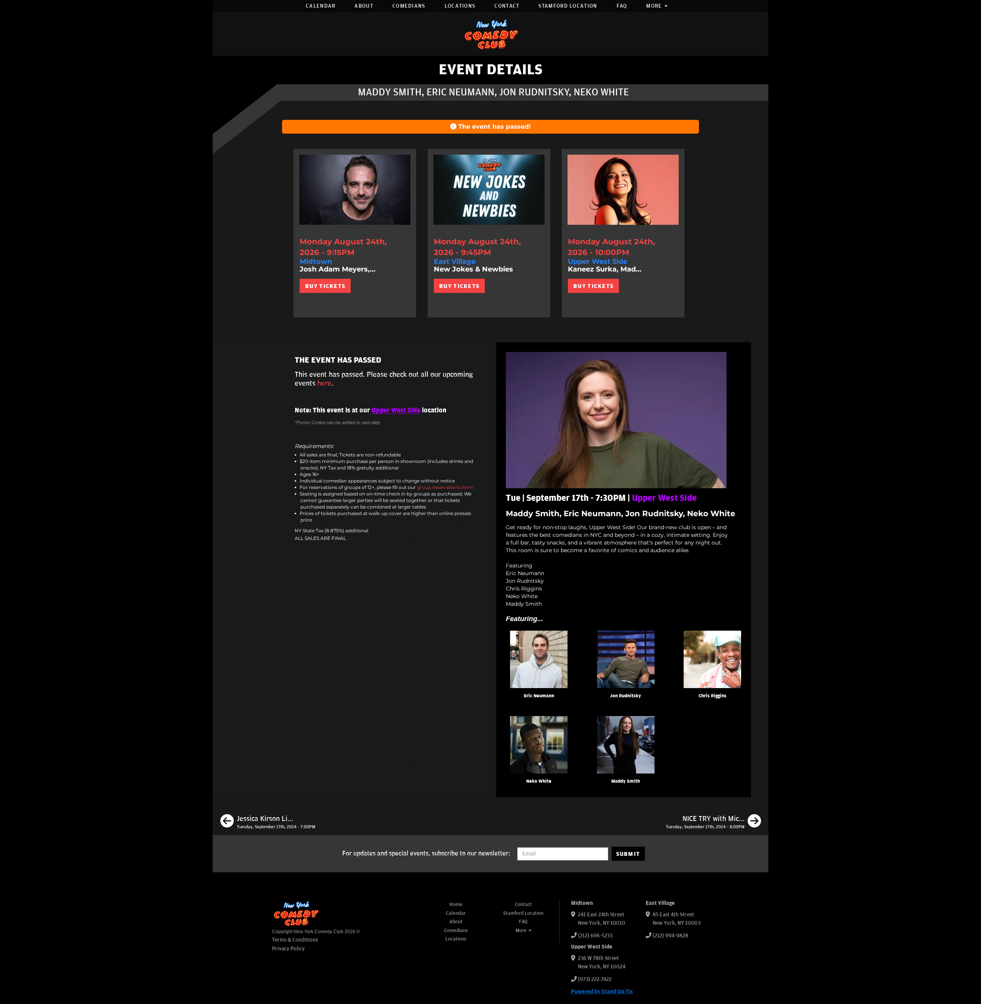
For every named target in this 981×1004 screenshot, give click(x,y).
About (363, 6)
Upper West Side (395, 410)
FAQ (622, 6)
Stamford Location (567, 6)
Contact (506, 6)
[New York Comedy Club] (490, 34)
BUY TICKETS (325, 286)
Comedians (408, 6)
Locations (460, 6)
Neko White (538, 781)
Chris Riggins (713, 696)
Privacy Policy (288, 948)
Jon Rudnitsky (625, 696)
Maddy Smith (625, 781)
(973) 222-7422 (595, 979)
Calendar (320, 6)
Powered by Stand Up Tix (602, 991)
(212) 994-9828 (670, 935)
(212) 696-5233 (595, 935)
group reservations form (445, 487)
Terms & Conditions (295, 940)
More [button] (655, 6)
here (324, 383)
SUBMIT (628, 853)
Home (456, 904)
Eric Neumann (539, 696)
